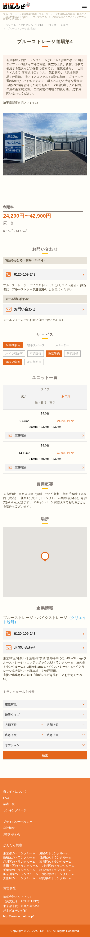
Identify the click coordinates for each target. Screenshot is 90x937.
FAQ (6, 797)
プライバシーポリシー (17, 821)
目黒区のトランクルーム (55, 857)
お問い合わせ (12, 834)
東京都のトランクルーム (19, 853)
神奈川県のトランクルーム (20, 874)
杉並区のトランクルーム (58, 865)
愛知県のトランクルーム (58, 874)
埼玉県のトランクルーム (55, 870)
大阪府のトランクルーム (19, 878)
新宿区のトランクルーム (19, 857)
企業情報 (44, 607)
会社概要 (9, 828)
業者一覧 (9, 804)
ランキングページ (15, 810)
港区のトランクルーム (54, 853)
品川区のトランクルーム (19, 861)
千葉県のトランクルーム (19, 870)
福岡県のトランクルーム (55, 878)
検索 (45, 755)
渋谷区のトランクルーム (55, 861)
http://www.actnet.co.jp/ (18, 916)
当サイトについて (15, 791)
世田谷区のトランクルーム (20, 865)
